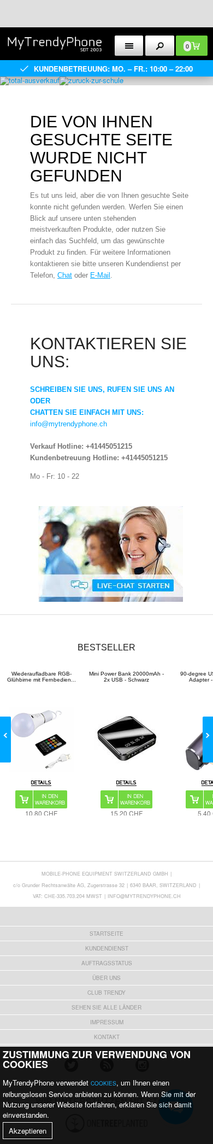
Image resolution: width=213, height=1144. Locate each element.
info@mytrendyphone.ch (68, 424)
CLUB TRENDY (106, 992)
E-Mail (100, 275)
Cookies (103, 1083)
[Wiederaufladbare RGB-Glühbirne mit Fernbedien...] (41, 739)
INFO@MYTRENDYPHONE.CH (144, 896)
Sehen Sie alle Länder (106, 1007)
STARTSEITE (106, 933)
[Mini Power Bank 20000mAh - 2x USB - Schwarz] (126, 739)
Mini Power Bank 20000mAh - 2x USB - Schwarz (126, 677)
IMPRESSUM (106, 1022)
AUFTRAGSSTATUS (106, 963)
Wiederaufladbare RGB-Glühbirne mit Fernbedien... (41, 677)
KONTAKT (107, 1037)
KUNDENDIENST (106, 948)
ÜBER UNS (106, 978)
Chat (64, 275)
